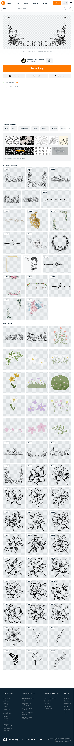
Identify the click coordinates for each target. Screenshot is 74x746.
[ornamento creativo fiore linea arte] (60, 242)
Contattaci (47, 700)
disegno (44, 128)
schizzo (35, 128)
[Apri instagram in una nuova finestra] (25, 739)
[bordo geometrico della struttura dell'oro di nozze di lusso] (12, 264)
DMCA (24, 700)
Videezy (5, 703)
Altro (64, 711)
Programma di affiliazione (26, 704)
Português (66, 703)
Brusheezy (6, 697)
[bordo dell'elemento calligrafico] (57, 264)
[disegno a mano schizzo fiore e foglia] (37, 242)
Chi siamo (47, 703)
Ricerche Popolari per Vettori (27, 708)
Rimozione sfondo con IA (7, 724)
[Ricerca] (64, 8)
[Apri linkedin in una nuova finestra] (28, 739)
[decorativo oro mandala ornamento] (37, 219)
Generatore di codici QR (7, 728)
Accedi (65, 3)
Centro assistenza (50, 697)
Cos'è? (16, 82)
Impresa (5, 706)
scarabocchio (24, 128)
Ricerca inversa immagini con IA (7, 718)
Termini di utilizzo (51, 739)
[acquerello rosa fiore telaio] (14, 285)
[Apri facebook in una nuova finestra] (22, 739)
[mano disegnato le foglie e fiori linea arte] (37, 636)
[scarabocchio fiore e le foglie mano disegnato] (60, 336)
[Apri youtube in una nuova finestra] (41, 739)
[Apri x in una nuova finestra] (38, 739)
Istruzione (6, 708)
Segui (49, 62)
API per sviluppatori (7, 712)
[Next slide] (66, 128)
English (65, 697)
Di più (45, 3)
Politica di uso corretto (61, 740)
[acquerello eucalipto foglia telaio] (60, 219)
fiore (14, 128)
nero (6, 128)
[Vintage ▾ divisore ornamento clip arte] (56, 198)
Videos (26, 3)
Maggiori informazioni (11, 86)
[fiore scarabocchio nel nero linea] (14, 177)
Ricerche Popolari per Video (27, 717)
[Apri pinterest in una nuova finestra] (32, 739)
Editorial (35, 3)
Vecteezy (6, 700)
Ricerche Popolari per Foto (27, 712)
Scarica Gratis (37, 69)
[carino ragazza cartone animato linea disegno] (32, 264)
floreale (54, 128)
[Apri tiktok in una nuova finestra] (35, 739)
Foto (17, 3)
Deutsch (65, 706)
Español (65, 700)
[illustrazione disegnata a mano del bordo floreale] (14, 219)
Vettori (9, 3)
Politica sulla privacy (63, 739)
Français (65, 708)
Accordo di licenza (28, 697)
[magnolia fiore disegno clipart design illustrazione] (37, 474)
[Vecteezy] (3, 3)
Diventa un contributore (48, 706)
